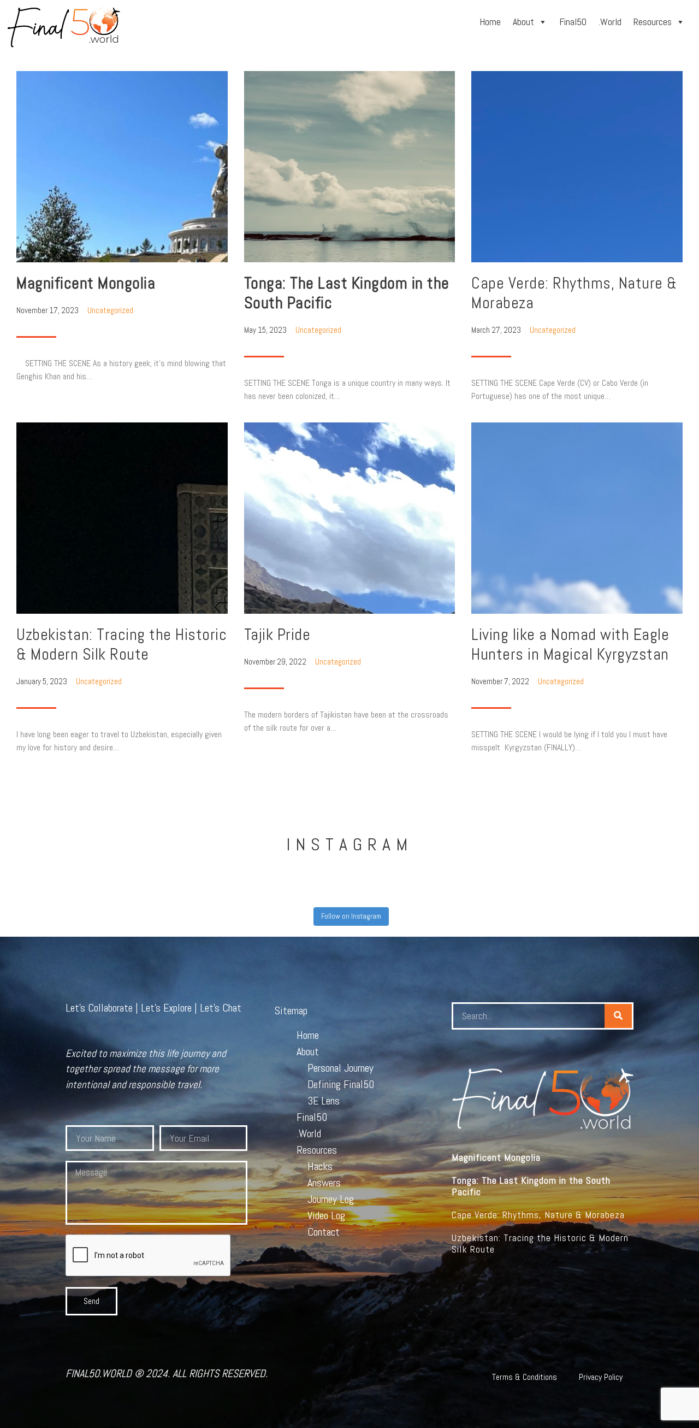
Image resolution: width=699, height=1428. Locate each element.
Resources (652, 21)
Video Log (326, 1215)
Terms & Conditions (524, 1377)
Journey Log (330, 1199)
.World (610, 21)
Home (490, 21)
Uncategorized (110, 310)
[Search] (618, 1016)
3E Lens (323, 1101)
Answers (324, 1183)
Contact (323, 1232)
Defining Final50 (340, 1084)
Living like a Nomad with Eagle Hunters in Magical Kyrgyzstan (570, 644)
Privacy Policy (601, 1377)
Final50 (573, 21)
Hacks (320, 1166)
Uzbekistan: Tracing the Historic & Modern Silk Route (121, 644)
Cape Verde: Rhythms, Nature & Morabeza (574, 293)
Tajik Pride (277, 634)
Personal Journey (340, 1068)
